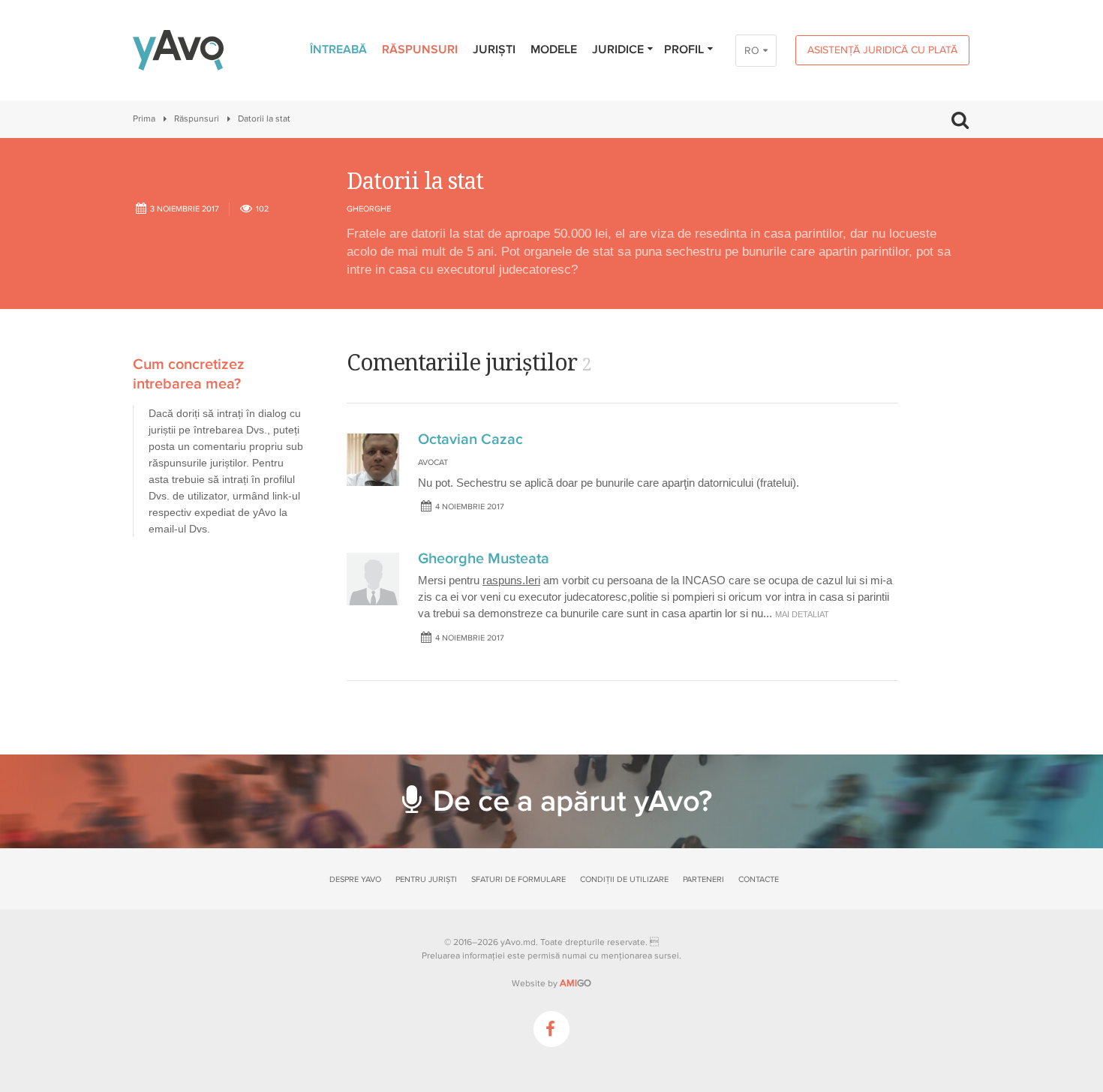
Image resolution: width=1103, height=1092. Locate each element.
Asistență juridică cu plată (882, 50)
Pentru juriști (426, 879)
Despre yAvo (355, 879)
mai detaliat (802, 614)
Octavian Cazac (470, 439)
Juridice (618, 49)
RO (751, 50)
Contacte (758, 879)
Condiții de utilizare (624, 879)
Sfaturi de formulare (518, 879)
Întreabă (338, 49)
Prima (144, 118)
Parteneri (703, 879)
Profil (684, 49)
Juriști (494, 49)
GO (575, 983)
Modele (553, 49)
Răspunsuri (420, 49)
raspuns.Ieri (511, 580)
